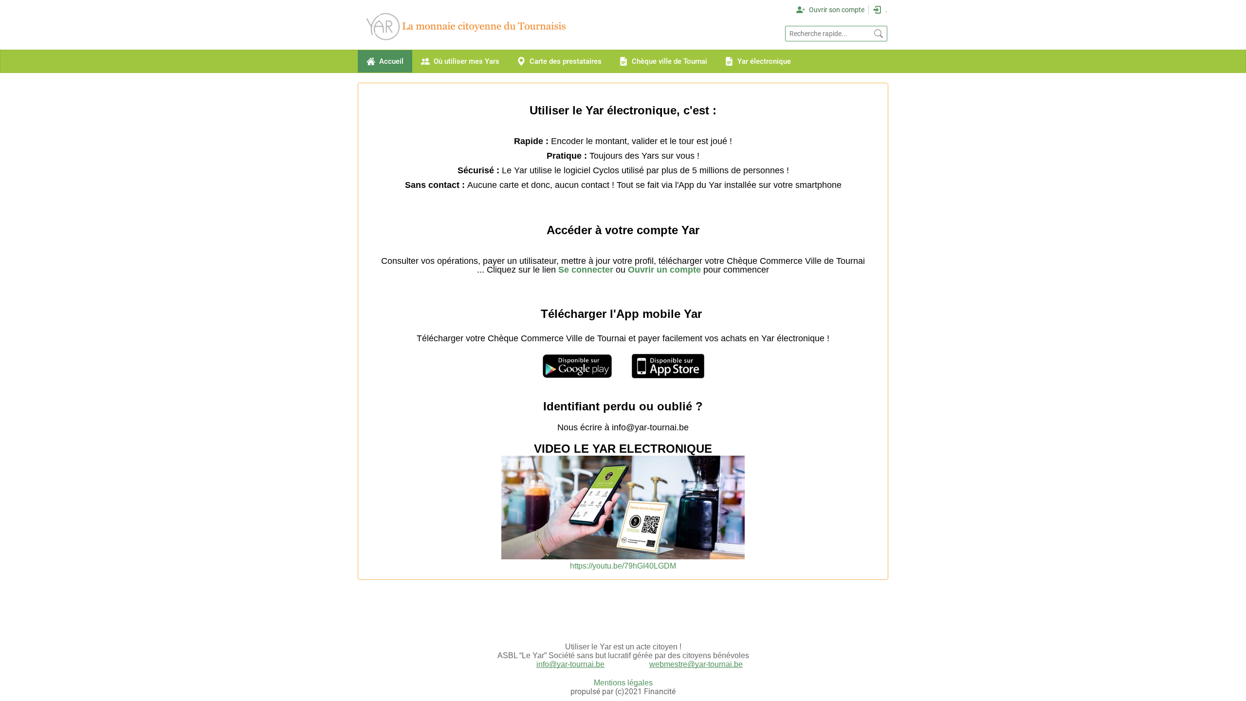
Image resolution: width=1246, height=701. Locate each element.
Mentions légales (623, 683)
